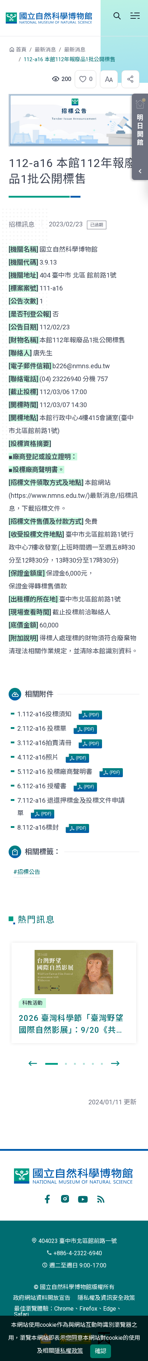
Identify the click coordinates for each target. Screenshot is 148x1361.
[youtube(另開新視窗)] (83, 1198)
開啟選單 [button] (135, 16)
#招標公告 (26, 872)
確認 (100, 1351)
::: (3, 53)
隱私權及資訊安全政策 (106, 1297)
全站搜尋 (117, 16)
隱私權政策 (68, 1350)
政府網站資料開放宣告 (41, 1297)
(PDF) (93, 714)
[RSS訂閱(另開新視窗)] (101, 1198)
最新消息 (45, 49)
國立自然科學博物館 (49, 18)
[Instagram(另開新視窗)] (65, 1198)
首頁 (21, 49)
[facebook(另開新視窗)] (47, 1198)
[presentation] (33, 1064)
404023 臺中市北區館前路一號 (77, 1241)
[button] (83, 79)
